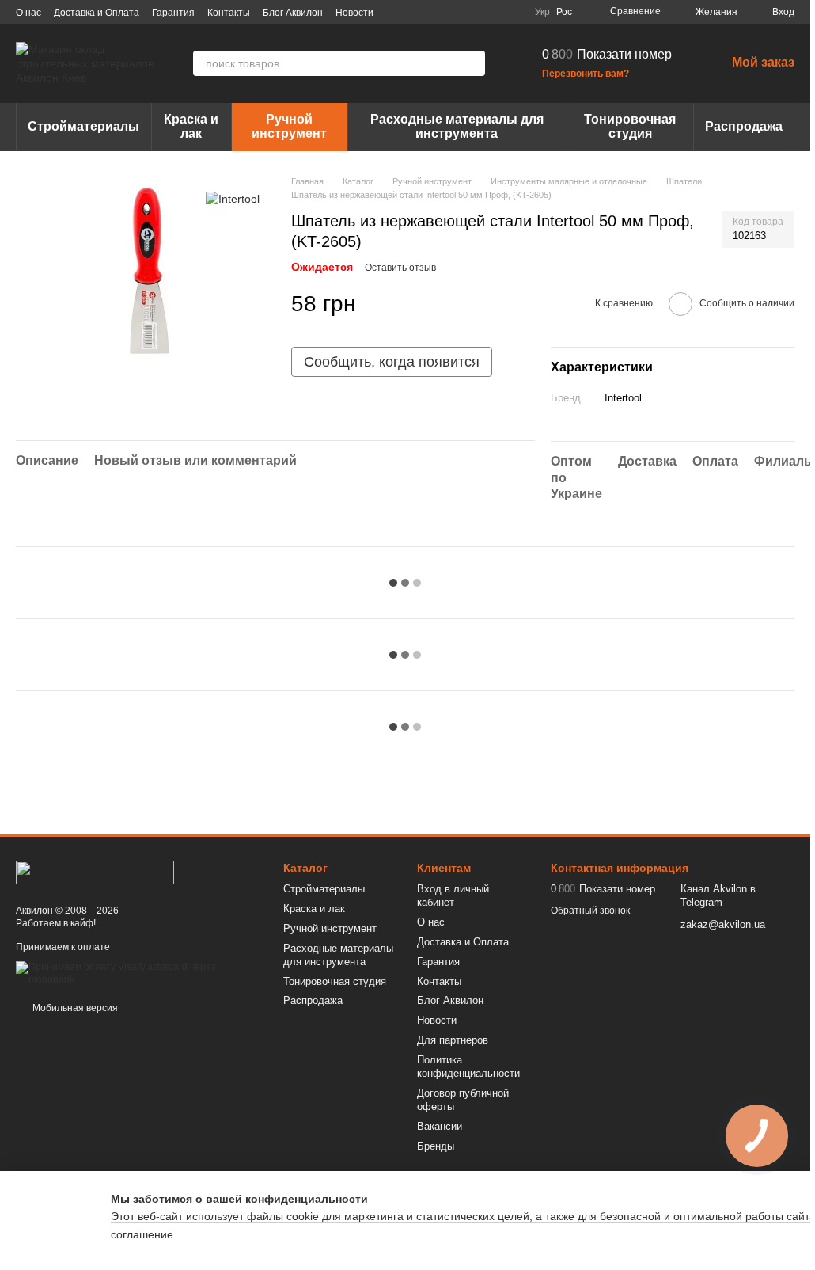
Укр (542, 12)
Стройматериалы (83, 126)
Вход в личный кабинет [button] (453, 895)
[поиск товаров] (472, 63)
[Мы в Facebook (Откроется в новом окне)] (436, 12)
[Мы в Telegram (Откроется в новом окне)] (493, 12)
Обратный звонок (590, 910)
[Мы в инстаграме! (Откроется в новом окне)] (474, 12)
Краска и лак (191, 126)
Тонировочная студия (630, 126)
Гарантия (173, 12)
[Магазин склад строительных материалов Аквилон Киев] (95, 871)
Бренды (435, 1146)
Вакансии (439, 1126)
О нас (28, 12)
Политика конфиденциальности (468, 1066)
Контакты (228, 12)
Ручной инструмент (289, 126)
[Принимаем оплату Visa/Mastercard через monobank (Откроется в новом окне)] (138, 973)
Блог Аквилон (293, 12)
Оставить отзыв (400, 267)
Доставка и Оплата (96, 12)
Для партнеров (452, 1040)
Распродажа (744, 126)
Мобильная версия (74, 1007)
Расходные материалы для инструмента (457, 126)
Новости (354, 12)
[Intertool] (232, 198)
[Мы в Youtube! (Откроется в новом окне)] (455, 12)
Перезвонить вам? (585, 73)
